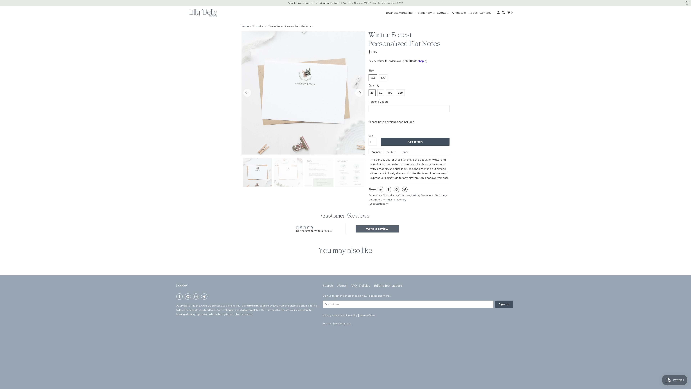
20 (372, 92)
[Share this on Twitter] (380, 189)
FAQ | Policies (360, 285)
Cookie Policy (349, 315)
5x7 (383, 77)
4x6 (373, 77)
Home (245, 26)
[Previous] (247, 93)
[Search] (503, 12)
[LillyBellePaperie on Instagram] (196, 296)
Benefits (376, 152)
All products (259, 26)
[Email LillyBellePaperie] (205, 296)
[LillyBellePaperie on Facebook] (180, 296)
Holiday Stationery (422, 195)
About (341, 285)
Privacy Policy (331, 315)
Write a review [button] (377, 229)
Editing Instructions (388, 285)
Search (328, 285)
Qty (371, 135)
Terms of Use (367, 315)
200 (400, 92)
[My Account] (498, 12)
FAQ (405, 152)
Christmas (404, 195)
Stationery (441, 195)
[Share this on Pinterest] (396, 189)
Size (371, 70)
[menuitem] (400, 12)
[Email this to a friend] (404, 189)
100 (390, 92)
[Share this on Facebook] (388, 189)
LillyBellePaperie (341, 323)
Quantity (374, 85)
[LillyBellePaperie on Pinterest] (188, 296)
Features (392, 152)
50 (380, 92)
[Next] (359, 93)
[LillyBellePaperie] (203, 12)
